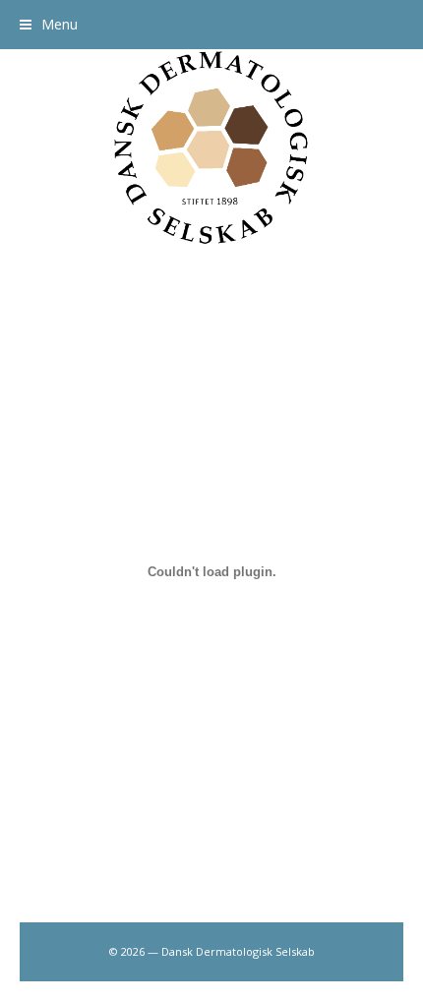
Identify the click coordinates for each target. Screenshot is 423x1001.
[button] (49, 24)
